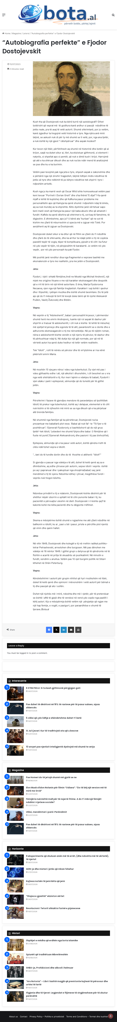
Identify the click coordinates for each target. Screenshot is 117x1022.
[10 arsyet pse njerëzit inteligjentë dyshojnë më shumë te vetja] (15, 750)
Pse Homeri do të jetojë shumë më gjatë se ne (51, 777)
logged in (24, 653)
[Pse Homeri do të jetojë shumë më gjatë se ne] (15, 780)
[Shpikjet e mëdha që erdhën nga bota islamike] (15, 945)
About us (13, 1016)
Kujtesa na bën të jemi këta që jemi (45, 881)
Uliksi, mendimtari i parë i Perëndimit (46, 811)
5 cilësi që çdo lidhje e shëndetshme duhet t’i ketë (54, 717)
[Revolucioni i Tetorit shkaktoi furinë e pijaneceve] (15, 913)
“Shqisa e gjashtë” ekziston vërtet (45, 896)
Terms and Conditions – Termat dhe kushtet (87, 1016)
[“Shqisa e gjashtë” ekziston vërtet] (15, 899)
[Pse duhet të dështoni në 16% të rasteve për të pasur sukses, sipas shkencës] (15, 708)
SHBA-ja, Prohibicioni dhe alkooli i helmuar (49, 967)
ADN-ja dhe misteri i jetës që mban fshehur (50, 868)
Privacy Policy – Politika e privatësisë (47, 1016)
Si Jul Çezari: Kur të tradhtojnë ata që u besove (52, 730)
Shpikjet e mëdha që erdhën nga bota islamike (52, 940)
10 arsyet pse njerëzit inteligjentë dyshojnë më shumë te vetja (60, 746)
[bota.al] (58, 14)
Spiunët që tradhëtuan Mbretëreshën (47, 954)
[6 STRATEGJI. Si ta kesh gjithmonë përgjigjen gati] (15, 694)
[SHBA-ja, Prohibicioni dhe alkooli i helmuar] (15, 972)
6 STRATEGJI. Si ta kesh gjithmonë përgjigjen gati (53, 688)
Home (7, 33)
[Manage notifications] (110, 1016)
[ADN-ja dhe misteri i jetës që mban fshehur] (15, 872)
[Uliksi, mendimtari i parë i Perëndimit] (15, 815)
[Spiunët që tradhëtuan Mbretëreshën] (15, 958)
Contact (23, 1016)
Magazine (16, 33)
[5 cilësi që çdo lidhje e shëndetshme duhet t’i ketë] (15, 721)
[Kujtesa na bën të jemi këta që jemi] (15, 886)
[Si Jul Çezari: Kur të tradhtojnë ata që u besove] (15, 736)
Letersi (26, 33)
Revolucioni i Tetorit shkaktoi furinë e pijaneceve (53, 908)
